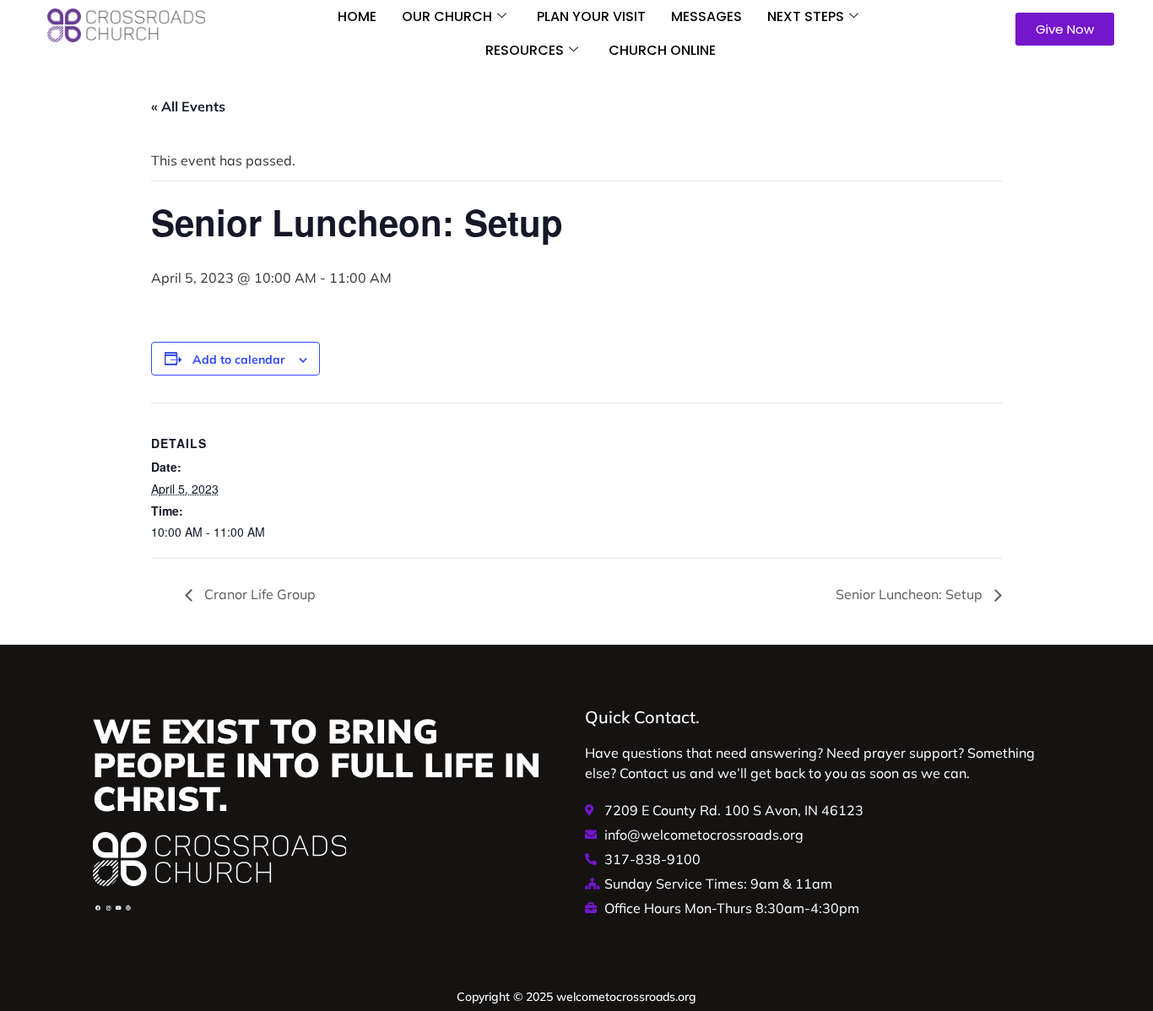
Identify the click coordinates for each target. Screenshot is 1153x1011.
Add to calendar (238, 359)
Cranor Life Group (258, 594)
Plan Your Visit (591, 16)
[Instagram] (108, 908)
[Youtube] (118, 908)
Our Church (447, 16)
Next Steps (805, 16)
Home (357, 16)
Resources (524, 50)
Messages (706, 16)
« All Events (188, 106)
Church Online (662, 50)
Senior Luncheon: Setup (911, 594)
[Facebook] (98, 908)
